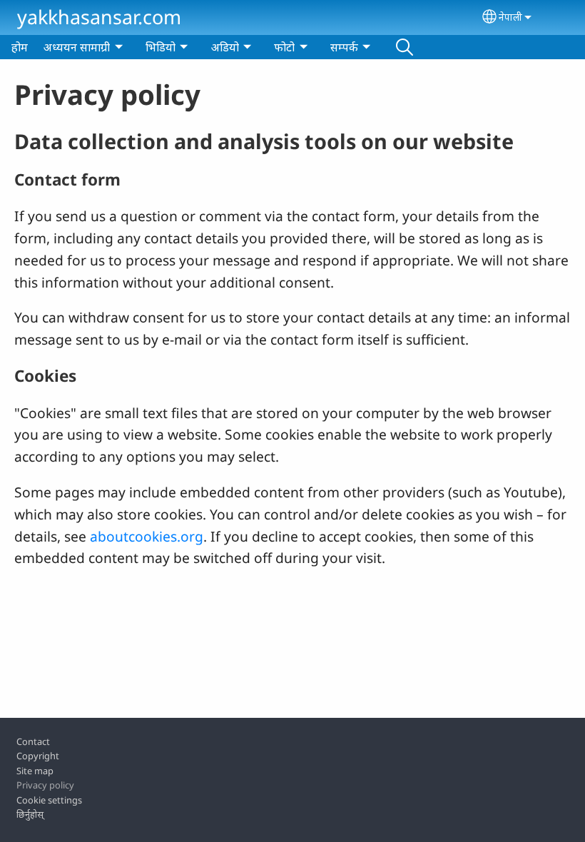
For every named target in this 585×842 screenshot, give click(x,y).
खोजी (404, 47)
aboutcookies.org (146, 536)
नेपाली (510, 17)
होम (19, 47)
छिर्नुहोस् (30, 814)
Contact (33, 741)
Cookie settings (49, 799)
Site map (35, 770)
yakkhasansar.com (99, 17)
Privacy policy (45, 784)
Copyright (37, 755)
